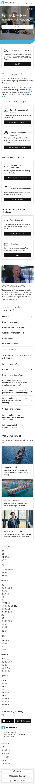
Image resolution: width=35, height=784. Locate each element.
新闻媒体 (4, 695)
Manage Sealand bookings (17, 147)
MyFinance (5, 659)
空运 (2, 600)
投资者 (3, 686)
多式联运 (4, 591)
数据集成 (4, 665)
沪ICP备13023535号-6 (8, 734)
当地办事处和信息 (7, 569)
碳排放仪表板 (5, 671)
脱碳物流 (4, 624)
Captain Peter (5, 668)
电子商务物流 (5, 603)
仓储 (2, 597)
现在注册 (18, 64)
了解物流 (4, 649)
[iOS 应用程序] (7, 721)
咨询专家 (19, 771)
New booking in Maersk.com (17, 178)
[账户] (27, 3)
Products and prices (17, 233)
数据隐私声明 (5, 750)
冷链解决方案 (5, 609)
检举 (2, 747)
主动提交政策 (5, 764)
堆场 (2, 615)
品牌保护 (4, 760)
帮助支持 (23, 3)
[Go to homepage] (8, 2)
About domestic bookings (17, 122)
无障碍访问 (5, 701)
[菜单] (31, 3)
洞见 (2, 646)
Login (29, 90)
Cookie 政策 (5, 753)
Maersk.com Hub (17, 199)
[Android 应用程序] (23, 721)
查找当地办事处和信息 (18, 776)
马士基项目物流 (6, 612)
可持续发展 (5, 698)
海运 (2, 585)
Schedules (17, 255)
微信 (2, 715)
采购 (2, 689)
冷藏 (2, 618)
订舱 (2, 554)
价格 (2, 551)
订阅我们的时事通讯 (18, 781)
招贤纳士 (4, 680)
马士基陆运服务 (6, 621)
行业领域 (4, 643)
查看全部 (4, 631)
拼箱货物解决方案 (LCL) (9, 606)
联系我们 (18, 32)
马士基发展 (5, 704)
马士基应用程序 (6, 662)
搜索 (18, 3)
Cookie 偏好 (5, 757)
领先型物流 (5, 594)
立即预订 (18, 27)
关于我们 (4, 683)
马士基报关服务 (6, 588)
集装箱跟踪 (5, 557)
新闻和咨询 (5, 640)
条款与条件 (5, 743)
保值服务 (4, 627)
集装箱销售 (5, 692)
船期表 (3, 560)
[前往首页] (9, 729)
